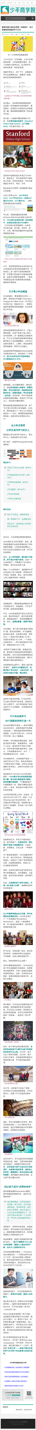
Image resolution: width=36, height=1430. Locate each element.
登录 (30, 1409)
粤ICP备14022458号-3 (18, 1424)
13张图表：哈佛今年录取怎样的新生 (15, 1381)
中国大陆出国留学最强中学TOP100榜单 (17, 1372)
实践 (27, 2)
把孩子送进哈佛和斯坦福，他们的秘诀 (16, 1376)
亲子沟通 (9, 2)
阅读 (23, 2)
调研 (32, 2)
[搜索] (32, 18)
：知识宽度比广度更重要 (21, 1367)
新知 (19, 2)
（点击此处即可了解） (10, 1309)
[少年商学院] (18, 6)
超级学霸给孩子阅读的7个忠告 (14, 1385)
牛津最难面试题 (9, 1367)
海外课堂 (3, 2)
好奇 (15, 2)
